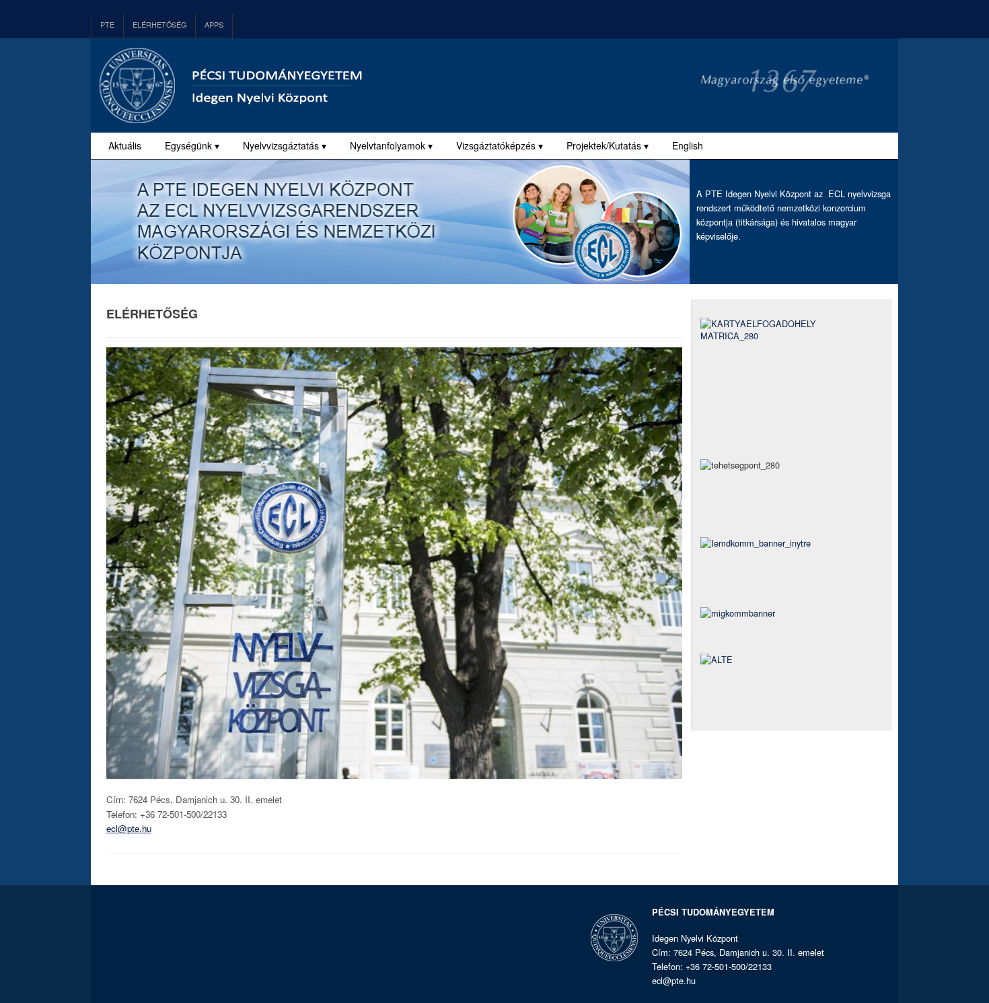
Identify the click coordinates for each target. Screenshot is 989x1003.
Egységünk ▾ (192, 145)
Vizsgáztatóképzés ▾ (499, 145)
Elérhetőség (159, 25)
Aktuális (124, 145)
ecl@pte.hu (128, 828)
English (687, 145)
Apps (214, 25)
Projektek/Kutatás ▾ (607, 145)
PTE (107, 25)
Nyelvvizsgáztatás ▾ (284, 145)
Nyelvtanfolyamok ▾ (391, 145)
